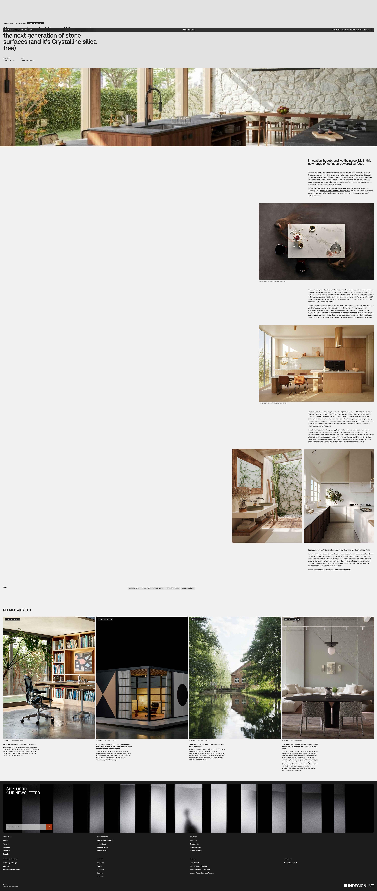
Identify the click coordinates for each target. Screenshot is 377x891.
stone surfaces (188, 588)
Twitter (99, 866)
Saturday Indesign (10, 863)
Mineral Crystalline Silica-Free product (335, 191)
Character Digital (290, 863)
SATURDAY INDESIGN (348, 29)
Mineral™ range (173, 588)
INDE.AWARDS (336, 29)
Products (23, 29)
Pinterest (100, 876)
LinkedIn (100, 873)
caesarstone (134, 588)
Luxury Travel (102, 851)
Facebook (100, 870)
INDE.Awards (195, 863)
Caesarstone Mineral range (153, 588)
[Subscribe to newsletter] (49, 827)
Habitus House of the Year (200, 870)
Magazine (366, 29)
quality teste (324, 313)
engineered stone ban (325, 182)
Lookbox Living (102, 847)
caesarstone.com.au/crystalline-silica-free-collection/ (329, 570)
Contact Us (194, 844)
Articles (7, 29)
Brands (30, 29)
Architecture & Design (105, 841)
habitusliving (101, 844)
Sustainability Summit (11, 870)
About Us (193, 841)
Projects (15, 29)
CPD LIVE (359, 29)
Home (5, 841)
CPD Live (6, 866)
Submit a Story (195, 851)
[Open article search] (371, 29)
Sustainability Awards (198, 866)
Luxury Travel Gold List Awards (202, 873)
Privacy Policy (195, 847)
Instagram (100, 863)
